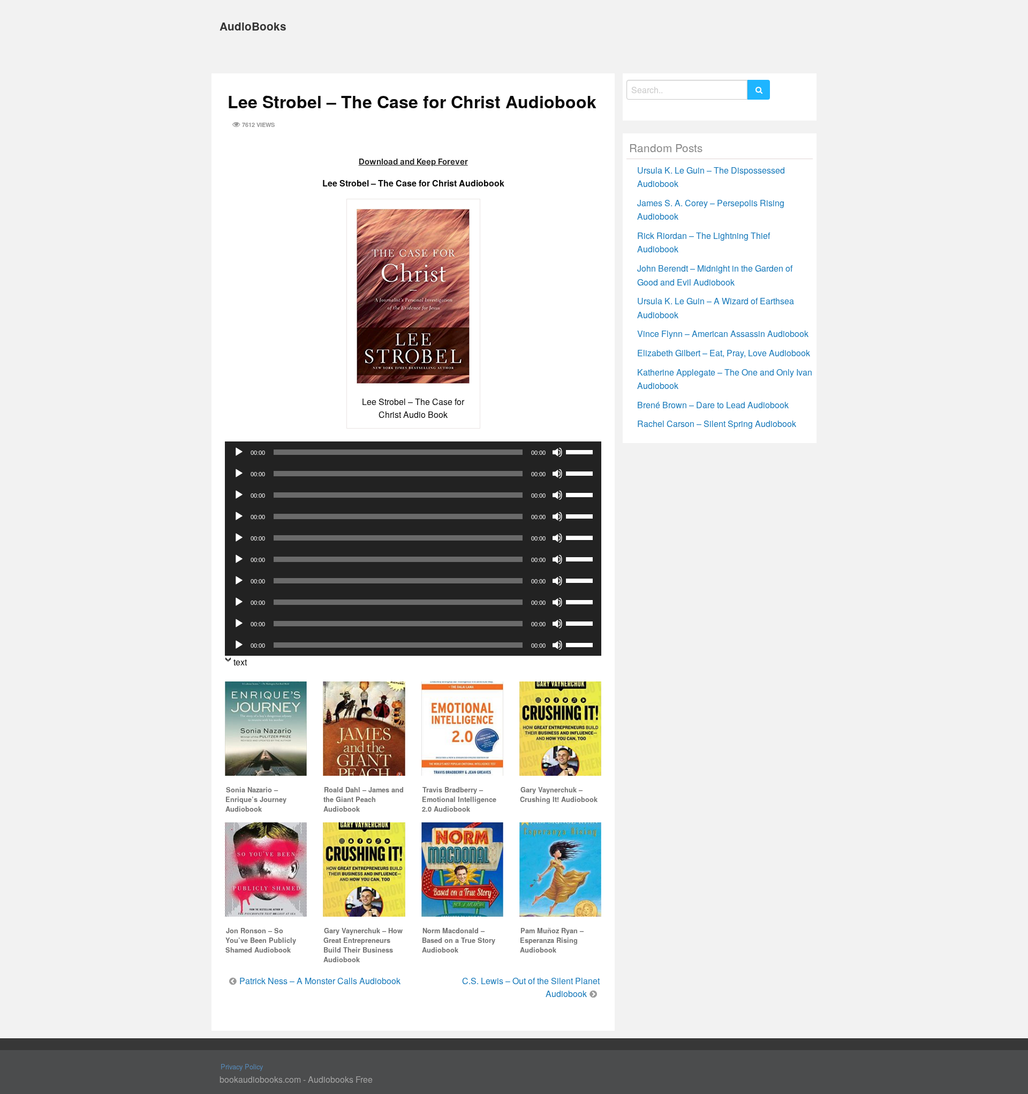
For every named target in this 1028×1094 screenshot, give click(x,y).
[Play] (238, 452)
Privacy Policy (242, 1066)
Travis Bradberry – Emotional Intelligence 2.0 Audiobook (459, 799)
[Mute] (557, 452)
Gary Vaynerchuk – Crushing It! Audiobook (559, 794)
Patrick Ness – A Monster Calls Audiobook (319, 981)
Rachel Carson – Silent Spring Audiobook (716, 423)
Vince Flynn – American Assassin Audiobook (722, 333)
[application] (413, 452)
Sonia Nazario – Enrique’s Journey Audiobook (255, 799)
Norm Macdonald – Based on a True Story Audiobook (458, 940)
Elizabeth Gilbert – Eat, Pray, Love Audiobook (723, 353)
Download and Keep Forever (413, 161)
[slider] (581, 451)
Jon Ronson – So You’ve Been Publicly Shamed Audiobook (260, 940)
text (240, 662)
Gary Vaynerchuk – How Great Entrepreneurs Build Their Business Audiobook (363, 945)
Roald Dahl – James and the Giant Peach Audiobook (363, 799)
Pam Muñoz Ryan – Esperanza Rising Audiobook (552, 940)
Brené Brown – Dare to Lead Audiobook (713, 405)
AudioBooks (253, 26)
